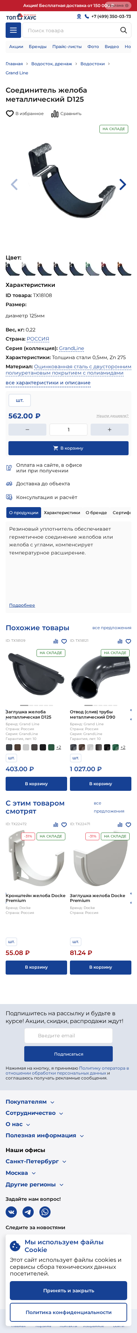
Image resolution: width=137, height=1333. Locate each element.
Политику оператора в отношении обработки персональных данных (67, 1070)
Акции (16, 46)
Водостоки (92, 63)
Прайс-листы (67, 46)
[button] (24, 705)
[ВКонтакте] (11, 1212)
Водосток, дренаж (51, 63)
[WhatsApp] (45, 1212)
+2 (58, 747)
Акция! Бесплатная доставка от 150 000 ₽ (68, 5)
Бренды (38, 46)
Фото (93, 46)
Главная (14, 63)
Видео (112, 46)
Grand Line (17, 72)
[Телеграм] (28, 1212)
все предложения (111, 627)
